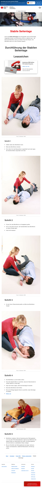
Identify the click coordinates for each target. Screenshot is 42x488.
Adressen (33, 466)
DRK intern (33, 476)
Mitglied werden (14, 466)
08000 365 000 (25, 66)
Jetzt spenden (4, 466)
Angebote (23, 466)
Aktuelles (23, 468)
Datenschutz (33, 478)
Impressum (33, 472)
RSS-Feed (33, 474)
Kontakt (32, 468)
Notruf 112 (8, 393)
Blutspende (13, 472)
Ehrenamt (13, 470)
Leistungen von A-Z (24, 470)
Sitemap (32, 470)
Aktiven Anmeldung (15, 468)
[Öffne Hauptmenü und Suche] (40, 8)
